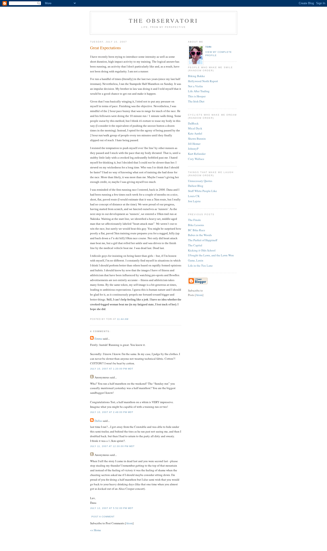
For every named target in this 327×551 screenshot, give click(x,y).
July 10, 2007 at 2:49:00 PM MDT (111, 412)
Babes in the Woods (200, 235)
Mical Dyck (195, 128)
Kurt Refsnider (197, 154)
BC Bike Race (196, 230)
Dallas (98, 421)
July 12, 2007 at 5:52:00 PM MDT (111, 508)
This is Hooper (197, 96)
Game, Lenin (195, 260)
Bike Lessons (196, 225)
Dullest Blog (195, 186)
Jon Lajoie (194, 201)
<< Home (95, 530)
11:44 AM (122, 319)
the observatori (163, 20)
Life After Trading (199, 91)
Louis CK (194, 196)
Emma (98, 339)
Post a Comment (103, 516)
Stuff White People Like (202, 191)
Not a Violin (195, 86)
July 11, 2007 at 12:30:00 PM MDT (112, 446)
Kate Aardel (195, 133)
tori (208, 47)
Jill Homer (194, 144)
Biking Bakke (196, 76)
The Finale (194, 220)
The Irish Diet (196, 101)
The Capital (195, 245)
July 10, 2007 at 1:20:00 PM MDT (111, 368)
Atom (129, 523)
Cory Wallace (196, 159)
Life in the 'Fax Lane (200, 265)
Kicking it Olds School (202, 250)
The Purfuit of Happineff (202, 240)
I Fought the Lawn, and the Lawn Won (211, 255)
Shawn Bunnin (197, 139)
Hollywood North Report (203, 81)
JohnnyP (193, 149)
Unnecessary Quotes (200, 181)
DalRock (193, 123)
